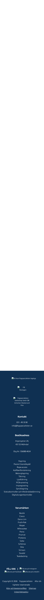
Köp (30, 162)
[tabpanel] (22, 278)
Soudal (22, 553)
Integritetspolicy (21, 592)
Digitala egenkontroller (22, 495)
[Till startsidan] (6, 2)
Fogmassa (21, 19)
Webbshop (12, 19)
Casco (22, 516)
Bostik (22, 513)
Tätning (22, 476)
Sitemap (32, 588)
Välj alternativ (17, 365)
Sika (22, 547)
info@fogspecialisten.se (22, 426)
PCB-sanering (22, 482)
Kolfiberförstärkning (22, 470)
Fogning (22, 461)
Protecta (22, 538)
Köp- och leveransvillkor (16, 588)
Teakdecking (22, 556)
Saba (22, 541)
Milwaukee (22, 529)
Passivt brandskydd (22, 464)
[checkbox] (9, 267)
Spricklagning (22, 489)
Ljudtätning (22, 479)
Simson (22, 550)
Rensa (5, 152)
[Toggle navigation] (39, 4)
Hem (5, 19)
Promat (22, 535)
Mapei (22, 525)
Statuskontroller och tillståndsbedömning (22, 492)
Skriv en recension (22, 239)
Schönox (22, 544)
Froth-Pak (22, 522)
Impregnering (22, 486)
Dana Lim (22, 519)
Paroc (22, 532)
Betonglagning (22, 473)
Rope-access (22, 467)
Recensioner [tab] (12, 248)
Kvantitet (6, 141)
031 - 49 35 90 (22, 422)
